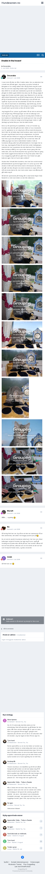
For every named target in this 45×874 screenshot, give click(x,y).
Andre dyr (13, 68)
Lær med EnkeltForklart (22, 866)
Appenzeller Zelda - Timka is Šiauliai (19, 782)
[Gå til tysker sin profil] (4, 834)
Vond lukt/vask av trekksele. (17, 834)
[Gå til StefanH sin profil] (4, 720)
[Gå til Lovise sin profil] (4, 848)
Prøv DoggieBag (29, 864)
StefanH (12, 722)
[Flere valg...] (41, 77)
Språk (6, 862)
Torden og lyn (12, 847)
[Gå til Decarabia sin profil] (4, 77)
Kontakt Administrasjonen (19, 862)
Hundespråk (11, 761)
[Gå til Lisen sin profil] (4, 841)
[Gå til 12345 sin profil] (4, 558)
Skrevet (13, 78)
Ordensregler (35, 862)
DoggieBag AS (22, 869)
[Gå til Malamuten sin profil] (4, 741)
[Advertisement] (22, 29)
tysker (9, 835)
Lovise (9, 849)
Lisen (9, 842)
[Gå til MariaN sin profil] (4, 512)
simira (11, 805)
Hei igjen (10, 803)
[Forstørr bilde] (22, 193)
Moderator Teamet (14, 864)
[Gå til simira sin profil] (4, 804)
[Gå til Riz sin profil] (4, 528)
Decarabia (6, 66)
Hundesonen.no (11, 2)
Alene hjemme (12, 719)
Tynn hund (11, 740)
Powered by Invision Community (22, 871)
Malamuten (13, 742)
